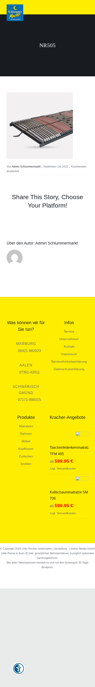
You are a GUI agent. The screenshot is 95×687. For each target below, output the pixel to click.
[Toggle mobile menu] (86, 7)
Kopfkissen (26, 448)
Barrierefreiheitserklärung (69, 361)
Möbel (26, 441)
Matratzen (26, 426)
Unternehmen (69, 339)
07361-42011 (29, 372)
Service (69, 331)
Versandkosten (66, 468)
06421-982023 (29, 351)
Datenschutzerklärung (69, 369)
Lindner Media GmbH (82, 548)
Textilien (26, 464)
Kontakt (69, 346)
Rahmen (26, 433)
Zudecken (26, 456)
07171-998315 (29, 400)
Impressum (69, 354)
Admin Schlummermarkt (26, 166)
